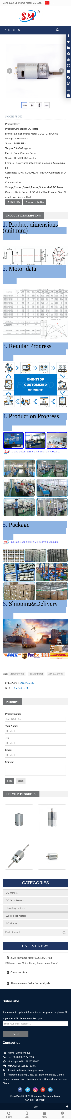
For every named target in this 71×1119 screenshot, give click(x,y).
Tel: (7, 738)
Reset (20, 780)
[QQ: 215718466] (68, 95)
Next (61, 71)
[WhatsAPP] (68, 83)
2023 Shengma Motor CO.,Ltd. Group (32, 957)
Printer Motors (17, 673)
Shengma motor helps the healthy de (30, 983)
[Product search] (64, 932)
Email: (8, 750)
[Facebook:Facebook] (68, 36)
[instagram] (68, 59)
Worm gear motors (16, 915)
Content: (9, 762)
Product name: (13, 714)
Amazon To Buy (36, 202)
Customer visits (19, 972)
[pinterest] (68, 54)
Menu (44, 1117)
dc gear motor (36, 673)
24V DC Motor (55, 673)
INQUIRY (15, 202)
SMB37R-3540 (26, 682)
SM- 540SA (19, 836)
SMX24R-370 (21, 688)
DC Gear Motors (15, 900)
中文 (52, 2)
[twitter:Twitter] (68, 42)
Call (27, 1117)
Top (62, 1117)
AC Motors (11, 923)
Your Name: (11, 726)
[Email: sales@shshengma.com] (68, 89)
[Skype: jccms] (68, 77)
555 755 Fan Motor (19, 873)
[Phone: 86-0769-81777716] (68, 71)
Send (9, 780)
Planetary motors (15, 908)
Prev (9, 71)
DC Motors (12, 892)
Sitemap (40, 1099)
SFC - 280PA (52, 873)
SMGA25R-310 (52, 836)
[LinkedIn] (68, 48)
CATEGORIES (11, 30)
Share (9, 1117)
